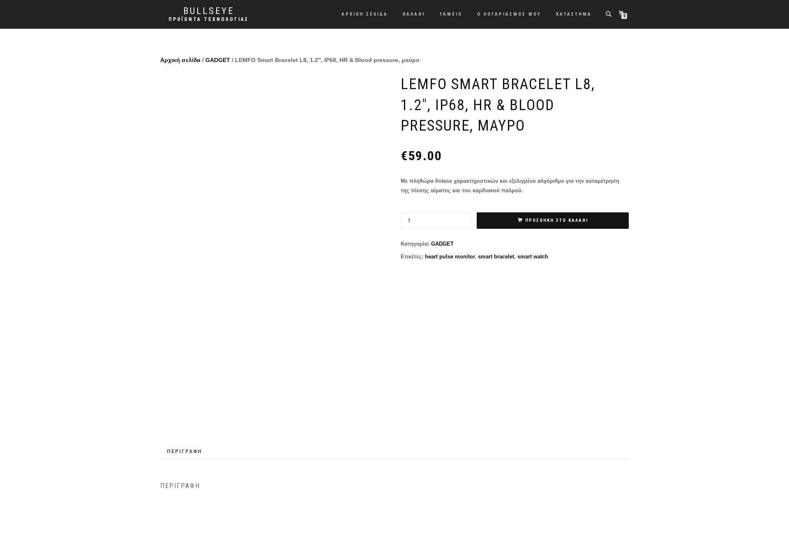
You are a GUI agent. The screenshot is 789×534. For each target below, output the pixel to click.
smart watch (532, 256)
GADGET (217, 60)
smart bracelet (496, 256)
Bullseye (208, 11)
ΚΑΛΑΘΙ (414, 14)
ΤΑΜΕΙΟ (451, 14)
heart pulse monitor (450, 256)
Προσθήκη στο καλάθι (556, 220)
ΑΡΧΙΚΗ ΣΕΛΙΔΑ (364, 14)
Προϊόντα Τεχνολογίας (208, 19)
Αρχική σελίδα (180, 60)
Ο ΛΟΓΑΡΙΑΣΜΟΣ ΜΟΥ (509, 14)
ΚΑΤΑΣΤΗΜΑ (574, 14)
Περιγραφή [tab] (184, 451)
